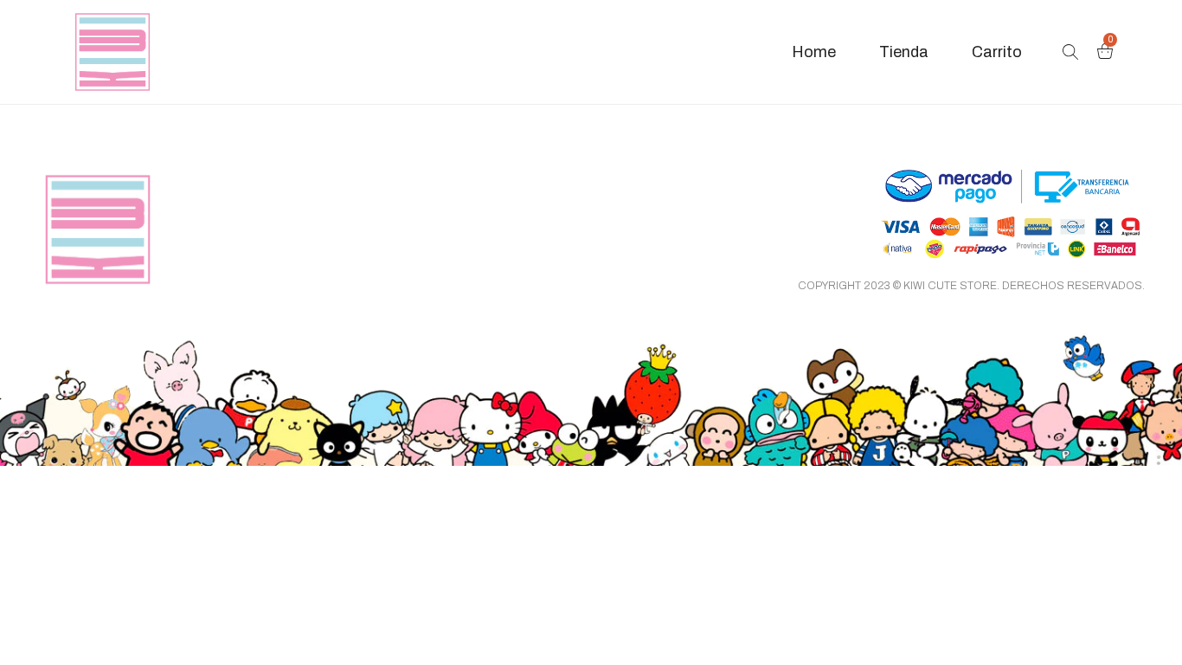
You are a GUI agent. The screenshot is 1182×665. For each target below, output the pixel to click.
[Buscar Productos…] (1070, 52)
